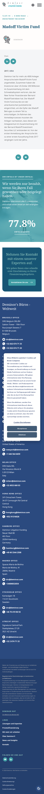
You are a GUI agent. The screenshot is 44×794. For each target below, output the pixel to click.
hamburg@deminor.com (17, 548)
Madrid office (10, 561)
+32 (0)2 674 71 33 (14, 343)
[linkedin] (7, 61)
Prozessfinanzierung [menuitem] (10, 728)
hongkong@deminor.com (18, 512)
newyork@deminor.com (17, 449)
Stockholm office (12, 592)
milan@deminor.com (16, 481)
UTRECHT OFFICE (10, 621)
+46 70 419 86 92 (13, 612)
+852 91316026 (12, 516)
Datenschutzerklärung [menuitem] (9, 778)
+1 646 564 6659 (13, 454)
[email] (13, 61)
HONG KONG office (12, 493)
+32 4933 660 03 (13, 485)
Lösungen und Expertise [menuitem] (12, 723)
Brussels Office (10, 317)
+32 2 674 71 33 (13, 641)
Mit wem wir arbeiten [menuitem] (11, 732)
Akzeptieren (22, 429)
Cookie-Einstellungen (22, 422)
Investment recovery (13, 19)
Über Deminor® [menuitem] (8, 736)
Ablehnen (22, 435)
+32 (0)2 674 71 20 (14, 348)
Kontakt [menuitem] (5, 744)
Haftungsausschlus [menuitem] (8, 785)
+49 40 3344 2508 (13, 552)
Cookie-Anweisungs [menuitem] (8, 781)
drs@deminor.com (14, 339)
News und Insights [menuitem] (9, 740)
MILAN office (9, 462)
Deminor (18, 39)
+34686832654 (12, 583)
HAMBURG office (11, 526)
